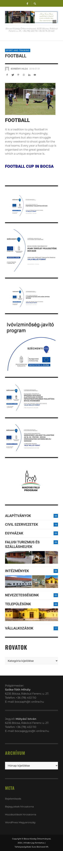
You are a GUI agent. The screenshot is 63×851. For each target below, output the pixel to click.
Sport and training (17, 50)
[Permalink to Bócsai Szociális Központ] (18, 581)
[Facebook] (27, 3)
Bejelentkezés (13, 798)
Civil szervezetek (21, 524)
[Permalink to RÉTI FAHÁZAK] (18, 557)
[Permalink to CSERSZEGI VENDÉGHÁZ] (38, 557)
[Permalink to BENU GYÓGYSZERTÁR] (38, 581)
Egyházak (14, 533)
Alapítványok (18, 516)
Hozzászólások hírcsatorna (20, 814)
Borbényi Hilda (19, 68)
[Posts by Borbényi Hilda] (7, 69)
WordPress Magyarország (20, 822)
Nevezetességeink (22, 595)
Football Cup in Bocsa (29, 166)
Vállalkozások (19, 628)
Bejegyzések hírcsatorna (19, 806)
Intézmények (17, 571)
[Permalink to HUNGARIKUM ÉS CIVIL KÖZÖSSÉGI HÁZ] (51, 581)
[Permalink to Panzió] (51, 557)
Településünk (18, 604)
